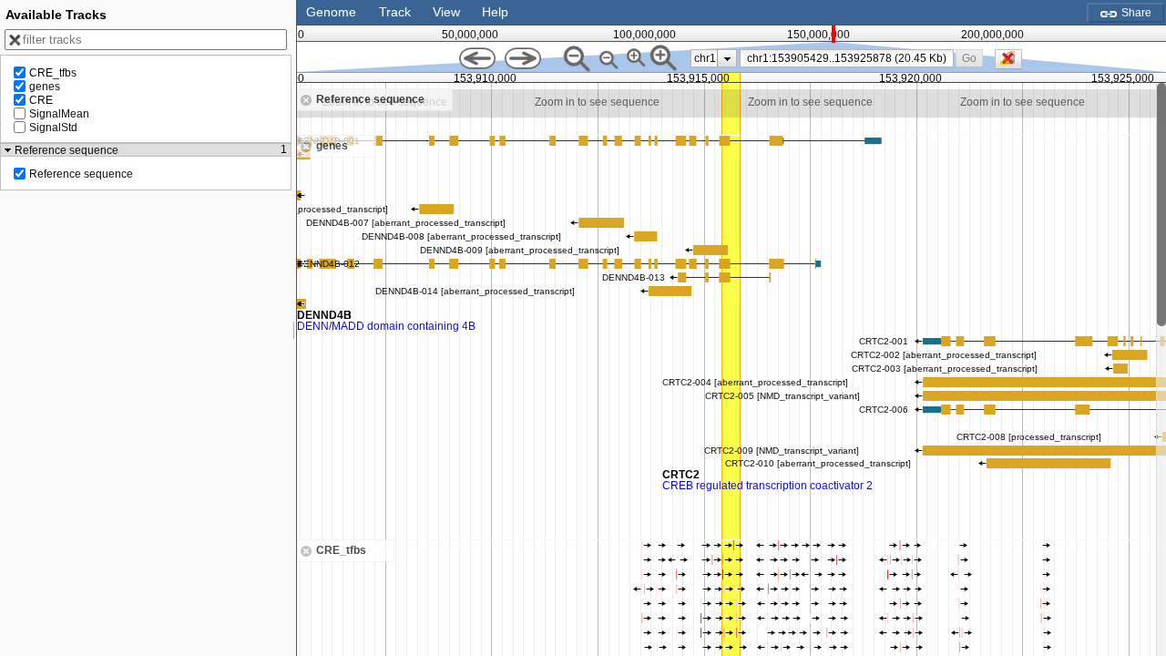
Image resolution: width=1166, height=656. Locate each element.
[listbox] (713, 58)
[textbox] (850, 58)
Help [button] (495, 12)
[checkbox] (1013, 64)
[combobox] (847, 58)
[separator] (294, 328)
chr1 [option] (705, 58)
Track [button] (395, 12)
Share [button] (1135, 12)
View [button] (446, 12)
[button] (969, 58)
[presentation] (727, 58)
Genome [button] (331, 12)
